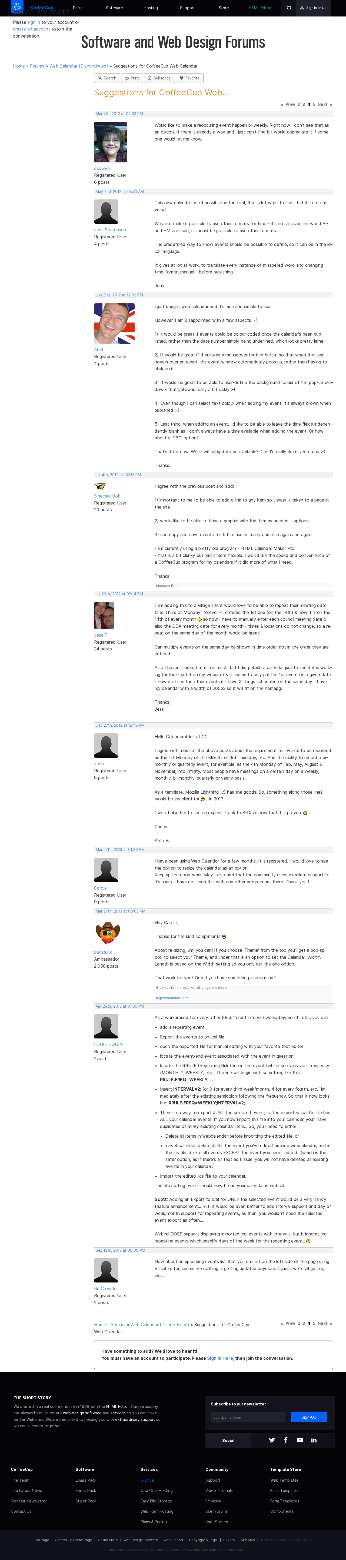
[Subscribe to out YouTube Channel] (300, 1440)
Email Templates (285, 1490)
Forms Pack (86, 1490)
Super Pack (86, 1501)
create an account (31, 29)
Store (224, 7)
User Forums (216, 1511)
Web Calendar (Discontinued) (78, 66)
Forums (37, 66)
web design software (82, 1413)
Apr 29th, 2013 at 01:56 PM (120, 1006)
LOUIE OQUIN (108, 1044)
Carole (100, 888)
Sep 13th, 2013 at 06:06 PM (120, 1250)
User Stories (216, 1521)
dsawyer (102, 168)
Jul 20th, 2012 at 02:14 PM (119, 594)
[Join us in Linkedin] (314, 1440)
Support (187, 7)
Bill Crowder (106, 1288)
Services (149, 1469)
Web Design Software (141, 1540)
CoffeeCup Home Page (73, 1540)
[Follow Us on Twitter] (272, 1440)
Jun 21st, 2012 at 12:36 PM (119, 295)
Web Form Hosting (157, 1511)
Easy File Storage (156, 1501)
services (118, 1413)
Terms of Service (222, 1550)
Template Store (285, 1469)
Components (282, 1511)
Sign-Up (309, 1417)
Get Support (173, 1540)
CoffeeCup (22, 1469)
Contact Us (21, 1511)
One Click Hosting (157, 1490)
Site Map (248, 1540)
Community (216, 1469)
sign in (34, 22)
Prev (290, 104)
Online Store (108, 1540)
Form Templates (284, 1501)
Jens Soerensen (110, 229)
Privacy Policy (191, 1550)
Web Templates (284, 1480)
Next (323, 104)
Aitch (99, 349)
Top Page (41, 1540)
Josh (99, 763)
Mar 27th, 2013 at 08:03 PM (120, 911)
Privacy (229, 1540)
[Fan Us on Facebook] (286, 1440)
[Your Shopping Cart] (288, 8)
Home (19, 66)
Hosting (151, 7)
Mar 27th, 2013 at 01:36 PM (120, 849)
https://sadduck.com (172, 998)
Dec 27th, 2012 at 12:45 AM (120, 725)
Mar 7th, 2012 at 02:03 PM (119, 114)
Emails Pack (86, 1480)
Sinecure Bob (107, 496)
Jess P (101, 635)
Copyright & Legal (203, 1540)
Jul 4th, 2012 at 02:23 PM (118, 475)
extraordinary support (135, 1419)
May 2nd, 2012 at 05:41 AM (120, 191)
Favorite (191, 78)
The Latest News (26, 1490)
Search (109, 78)
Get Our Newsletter (29, 1501)
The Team (20, 1480)
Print (134, 78)
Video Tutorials (219, 1490)
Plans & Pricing (154, 1521)
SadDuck (103, 952)
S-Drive (147, 1480)
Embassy (213, 1501)
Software (114, 7)
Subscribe (161, 78)
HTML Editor (260, 7)
